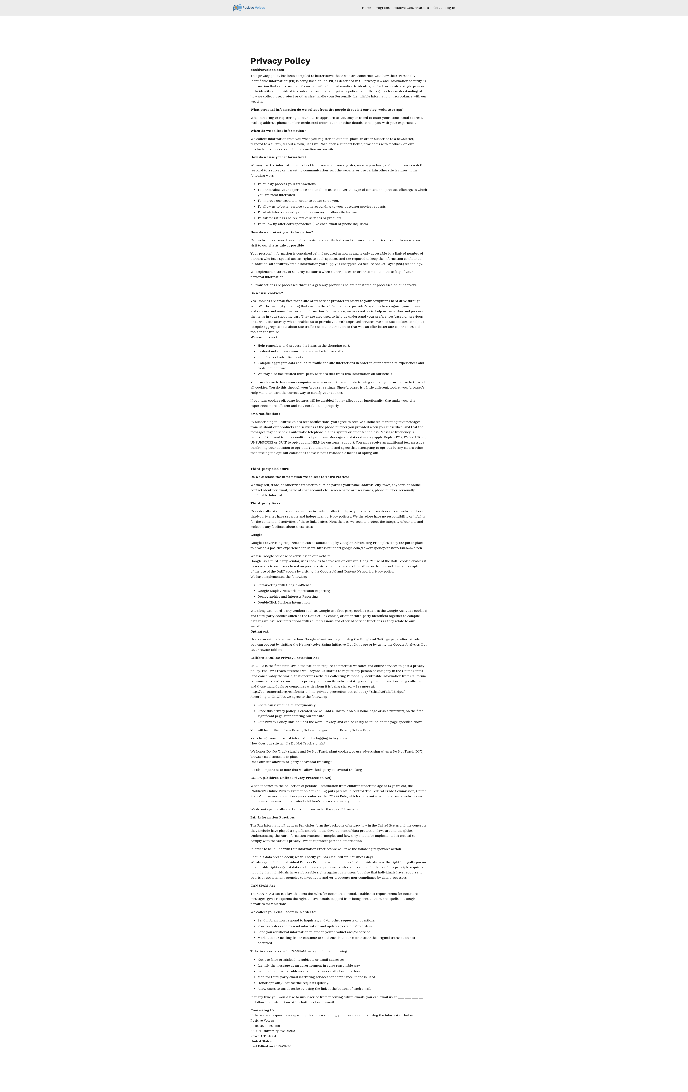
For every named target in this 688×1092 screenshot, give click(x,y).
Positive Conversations (411, 8)
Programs (382, 8)
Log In (450, 8)
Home (366, 8)
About (437, 8)
